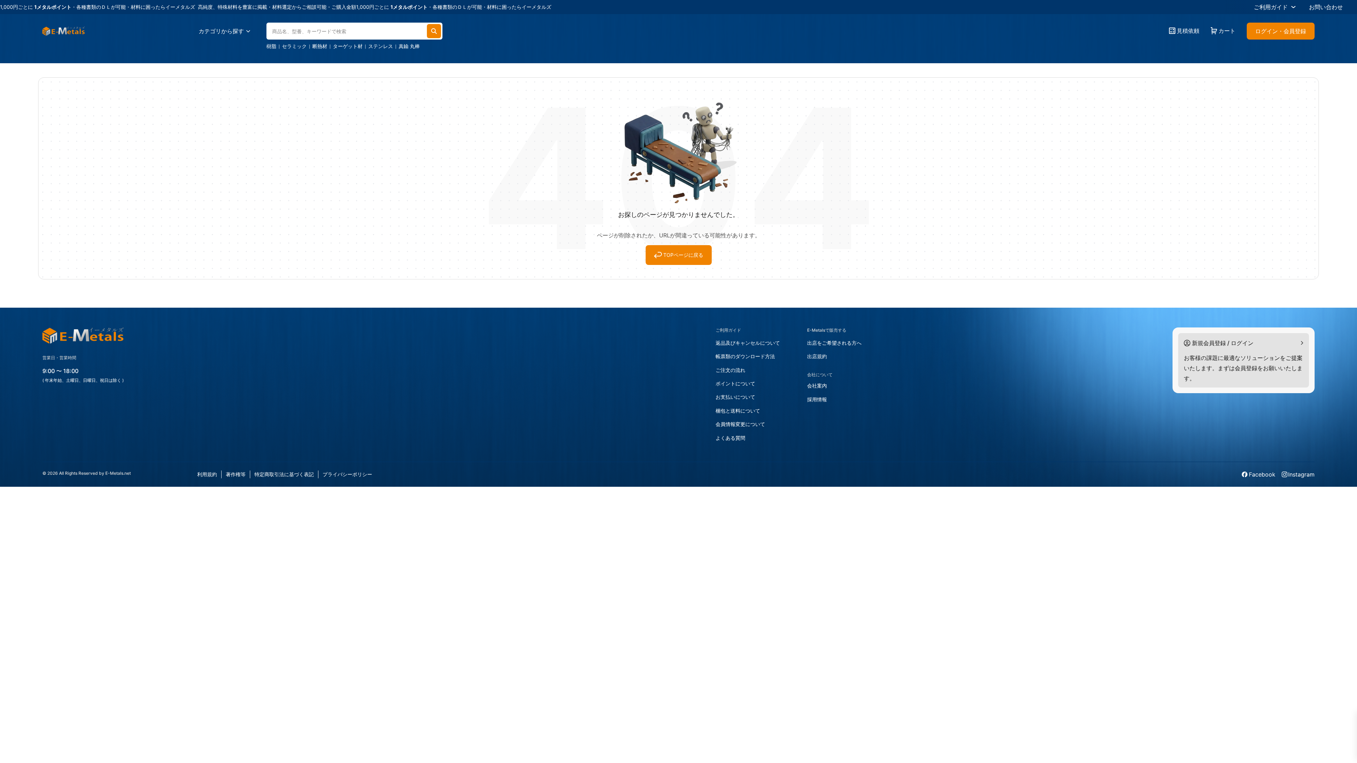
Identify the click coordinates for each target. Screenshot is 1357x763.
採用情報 (817, 399)
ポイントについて (735, 383)
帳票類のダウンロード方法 (745, 356)
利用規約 (207, 474)
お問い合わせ (1326, 7)
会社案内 (817, 386)
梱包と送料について (738, 411)
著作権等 (236, 474)
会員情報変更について (740, 424)
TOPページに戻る (683, 255)
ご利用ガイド (1271, 7)
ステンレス (380, 46)
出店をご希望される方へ (834, 343)
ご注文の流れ (730, 370)
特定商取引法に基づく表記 (284, 474)
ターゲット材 (348, 46)
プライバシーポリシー (347, 474)
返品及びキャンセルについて (748, 343)
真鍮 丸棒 (409, 46)
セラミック (294, 46)
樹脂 (271, 46)
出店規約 (817, 356)
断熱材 (319, 46)
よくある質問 (730, 438)
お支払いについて (735, 397)
